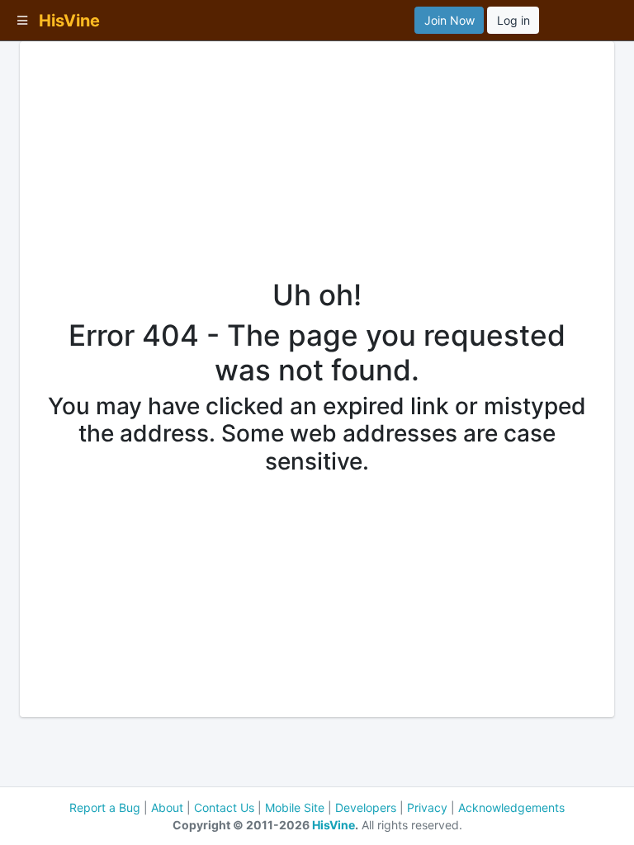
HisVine (333, 825)
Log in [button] (513, 20)
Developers (365, 807)
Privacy (427, 807)
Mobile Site (294, 807)
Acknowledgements (511, 807)
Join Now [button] (449, 20)
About (167, 807)
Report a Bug (104, 807)
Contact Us (224, 807)
